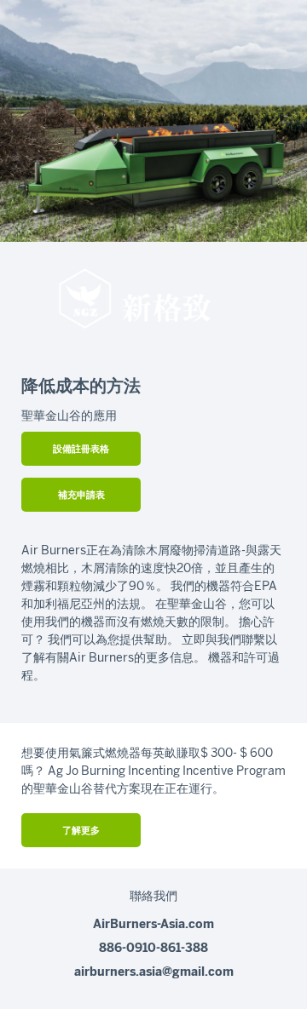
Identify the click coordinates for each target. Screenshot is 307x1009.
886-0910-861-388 (153, 948)
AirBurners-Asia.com (153, 924)
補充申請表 (81, 495)
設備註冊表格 (81, 449)
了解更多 (81, 830)
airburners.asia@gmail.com (154, 972)
